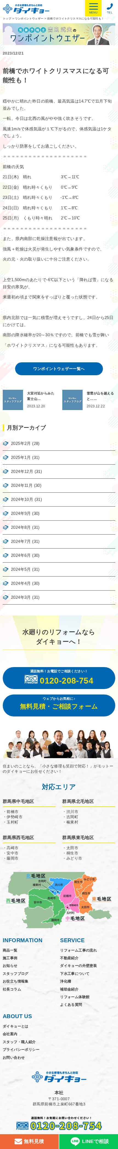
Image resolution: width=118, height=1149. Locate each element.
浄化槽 (65, 981)
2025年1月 (21, 457)
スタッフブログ (16, 974)
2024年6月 (21, 555)
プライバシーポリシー (21, 1050)
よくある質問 (71, 1005)
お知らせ (10, 966)
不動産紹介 (69, 958)
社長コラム (12, 989)
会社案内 (10, 1034)
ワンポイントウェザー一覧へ (59, 368)
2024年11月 (22, 485)
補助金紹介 (69, 989)
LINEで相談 (95, 1141)
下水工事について (74, 974)
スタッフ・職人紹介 (19, 1042)
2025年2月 (21, 443)
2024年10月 (22, 499)
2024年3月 (21, 597)
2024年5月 (21, 569)
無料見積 (33, 1141)
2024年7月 (21, 541)
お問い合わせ (14, 1057)
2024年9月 (21, 513)
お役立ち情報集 (16, 981)
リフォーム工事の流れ (78, 950)
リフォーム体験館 (74, 997)
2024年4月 (21, 583)
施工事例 (10, 958)
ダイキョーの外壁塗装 (78, 966)
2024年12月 (22, 471)
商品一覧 (10, 950)
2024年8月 (21, 527)
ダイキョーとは (16, 1026)
